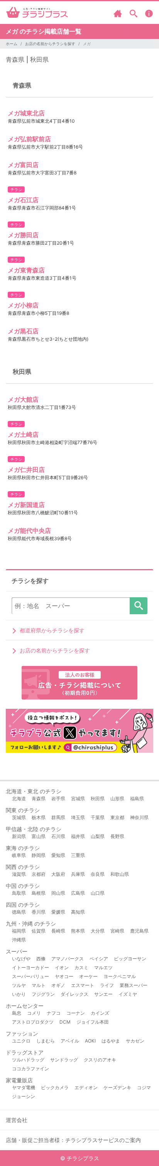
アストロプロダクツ (33, 1022)
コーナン (75, 1013)
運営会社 (16, 1120)
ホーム (11, 43)
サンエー (103, 994)
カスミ (81, 967)
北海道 (19, 798)
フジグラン (43, 994)
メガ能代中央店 (29, 530)
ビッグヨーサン (130, 959)
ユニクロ (21, 1041)
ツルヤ (19, 985)
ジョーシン (23, 1096)
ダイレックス (74, 994)
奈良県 (98, 874)
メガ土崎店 (23, 434)
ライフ (107, 985)
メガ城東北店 (26, 113)
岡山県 (58, 893)
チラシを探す (138, 605)
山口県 (98, 893)
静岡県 (39, 855)
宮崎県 (117, 931)
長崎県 (58, 931)
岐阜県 (19, 855)
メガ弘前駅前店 (29, 139)
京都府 (39, 874)
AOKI (90, 1041)
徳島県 (19, 912)
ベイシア (99, 959)
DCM (65, 1022)
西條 (41, 959)
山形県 (117, 798)
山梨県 (98, 836)
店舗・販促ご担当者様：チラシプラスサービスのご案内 (73, 1140)
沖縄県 (19, 940)
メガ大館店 (23, 399)
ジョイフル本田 (92, 1022)
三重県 (78, 855)
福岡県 (19, 931)
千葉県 (98, 817)
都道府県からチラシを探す (52, 630)
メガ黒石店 (23, 331)
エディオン (86, 1087)
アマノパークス (67, 959)
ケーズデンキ (117, 1087)
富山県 (39, 836)
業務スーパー (133, 985)
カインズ (100, 1013)
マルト (39, 985)
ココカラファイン (30, 1068)
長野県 (117, 836)
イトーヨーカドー (30, 967)
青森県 (15, 59)
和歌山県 (119, 874)
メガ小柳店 (23, 305)
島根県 (39, 893)
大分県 (98, 931)
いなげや (21, 959)
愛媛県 (58, 912)
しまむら (45, 1041)
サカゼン (135, 1041)
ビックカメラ (55, 1087)
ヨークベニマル (119, 976)
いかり (19, 994)
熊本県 (78, 931)
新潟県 (19, 836)
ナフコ (54, 1013)
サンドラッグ (64, 1060)
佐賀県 (39, 931)
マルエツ (103, 967)
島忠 (16, 1013)
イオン (62, 967)
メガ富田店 (23, 165)
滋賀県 (19, 874)
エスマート (82, 985)
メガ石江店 (23, 200)
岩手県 (58, 798)
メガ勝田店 (23, 235)
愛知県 (58, 855)
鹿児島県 (139, 931)
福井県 (78, 836)
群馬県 (58, 817)
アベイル (70, 1041)
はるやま (110, 1041)
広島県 (78, 893)
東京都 (117, 817)
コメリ (34, 1013)
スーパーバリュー (30, 976)
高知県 (78, 912)
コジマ (144, 1087)
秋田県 (39, 59)
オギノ (58, 985)
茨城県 (19, 817)
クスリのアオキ (100, 1060)
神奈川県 (139, 817)
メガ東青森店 (26, 270)
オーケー (88, 976)
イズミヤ (127, 994)
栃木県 (39, 817)
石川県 (58, 836)
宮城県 (78, 798)
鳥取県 (19, 893)
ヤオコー (64, 976)
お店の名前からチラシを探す (50, 43)
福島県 (137, 798)
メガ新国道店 (26, 505)
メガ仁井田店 (26, 469)
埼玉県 (78, 817)
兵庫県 (78, 874)
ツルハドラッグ (28, 1060)
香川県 (39, 912)
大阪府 (58, 874)
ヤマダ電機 (23, 1087)
